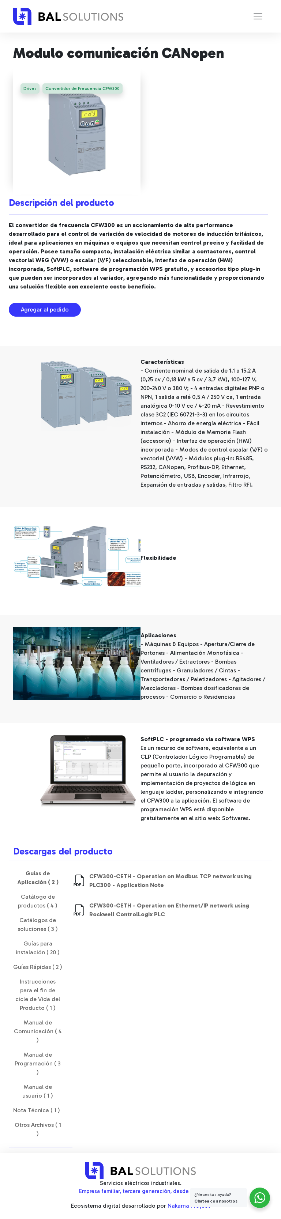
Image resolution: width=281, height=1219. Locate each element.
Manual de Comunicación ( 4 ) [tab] (38, 1031)
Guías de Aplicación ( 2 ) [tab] (38, 878)
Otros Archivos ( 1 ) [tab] (38, 1129)
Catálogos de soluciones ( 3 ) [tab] (38, 924)
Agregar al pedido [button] (45, 309)
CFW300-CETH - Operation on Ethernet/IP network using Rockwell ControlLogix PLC (169, 910)
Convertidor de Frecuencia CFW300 (82, 88)
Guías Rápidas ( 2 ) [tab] (37, 966)
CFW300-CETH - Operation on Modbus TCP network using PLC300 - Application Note (170, 880)
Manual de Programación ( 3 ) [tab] (38, 1063)
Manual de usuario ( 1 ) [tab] (37, 1091)
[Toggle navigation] (258, 16)
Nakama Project (189, 1205)
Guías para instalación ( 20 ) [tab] (38, 948)
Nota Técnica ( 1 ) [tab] (36, 1110)
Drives (30, 88)
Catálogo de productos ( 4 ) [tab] (37, 901)
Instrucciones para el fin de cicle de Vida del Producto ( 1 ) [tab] (37, 994)
